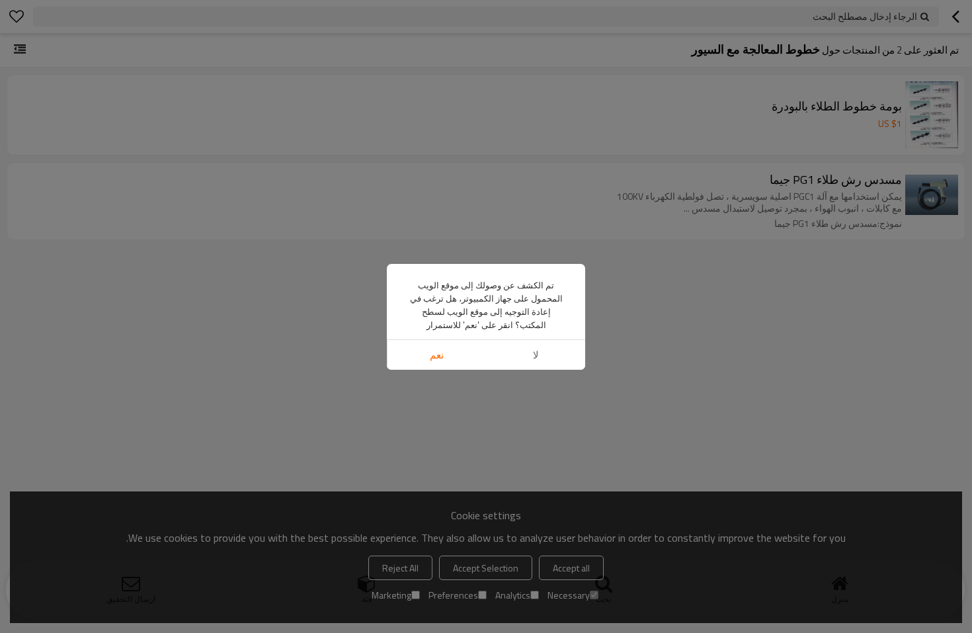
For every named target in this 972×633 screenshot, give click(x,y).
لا (536, 354)
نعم (437, 354)
